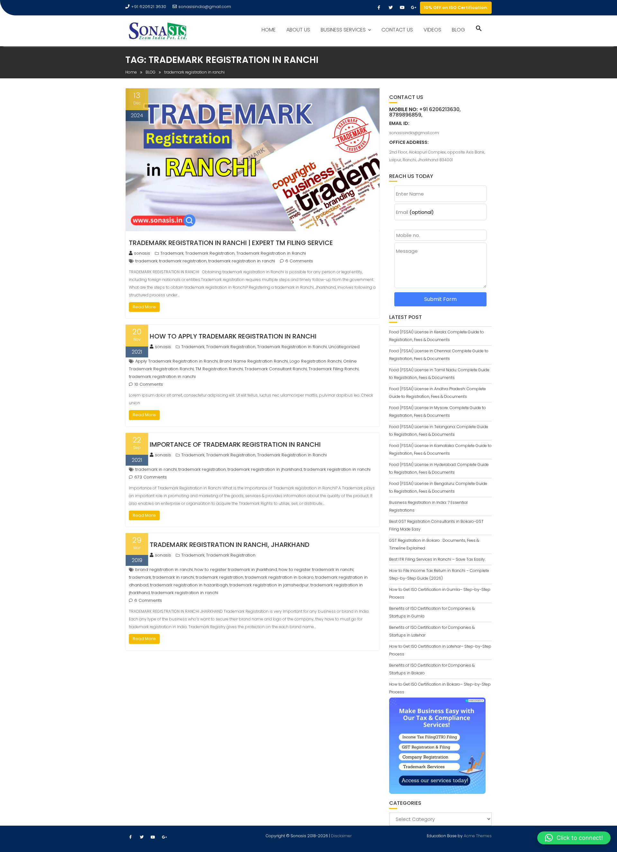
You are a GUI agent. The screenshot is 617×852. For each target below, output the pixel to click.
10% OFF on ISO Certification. (456, 7)
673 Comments (150, 477)
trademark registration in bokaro (279, 577)
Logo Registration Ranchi (316, 361)
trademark (146, 261)
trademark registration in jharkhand (265, 469)
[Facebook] (379, 8)
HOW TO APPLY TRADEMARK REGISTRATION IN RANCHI (233, 336)
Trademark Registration (210, 253)
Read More (144, 307)
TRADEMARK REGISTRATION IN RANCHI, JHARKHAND (229, 544)
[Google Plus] (413, 8)
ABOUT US (298, 29)
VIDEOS (432, 29)
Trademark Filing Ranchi (333, 369)
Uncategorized (344, 347)
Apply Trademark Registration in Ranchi (176, 361)
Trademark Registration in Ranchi (271, 253)
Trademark (171, 253)
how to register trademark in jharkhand (235, 570)
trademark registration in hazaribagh (189, 585)
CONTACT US (397, 29)
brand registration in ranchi (164, 570)
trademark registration (183, 261)
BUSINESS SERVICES (343, 29)
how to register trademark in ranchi (316, 570)
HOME (269, 29)
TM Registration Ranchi (219, 369)
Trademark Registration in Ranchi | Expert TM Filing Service (231, 242)
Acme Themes (478, 836)
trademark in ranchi (156, 469)
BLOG (458, 29)
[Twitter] (390, 8)
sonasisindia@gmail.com (204, 7)
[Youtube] (402, 8)
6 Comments (299, 261)
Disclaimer (341, 836)
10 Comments (148, 384)
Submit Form (440, 299)
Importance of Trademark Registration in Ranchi (235, 444)
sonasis (142, 253)
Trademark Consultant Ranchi (276, 369)
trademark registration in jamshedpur (269, 585)
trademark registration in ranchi (241, 261)
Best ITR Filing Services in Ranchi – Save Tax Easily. (437, 559)
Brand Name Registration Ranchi (253, 361)
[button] (479, 29)
